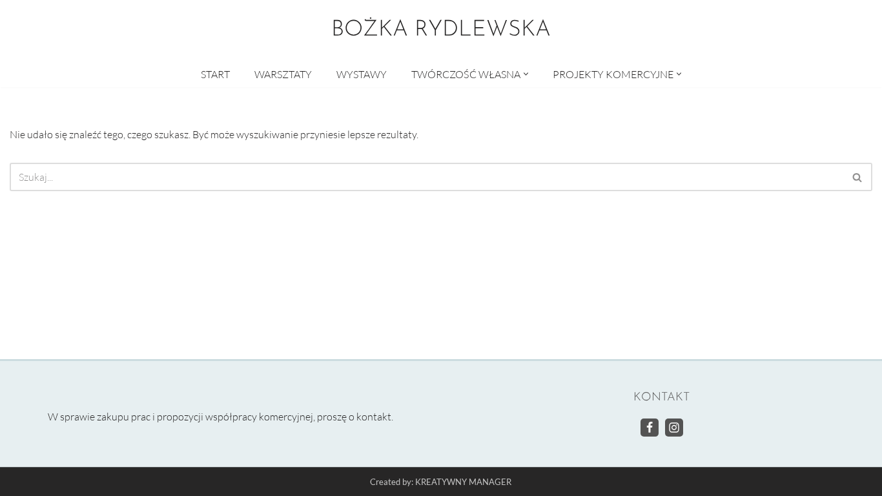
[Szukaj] (857, 177)
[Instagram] (674, 427)
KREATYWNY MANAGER (463, 482)
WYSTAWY (361, 74)
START (215, 74)
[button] (526, 74)
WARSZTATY (283, 74)
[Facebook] (650, 427)
